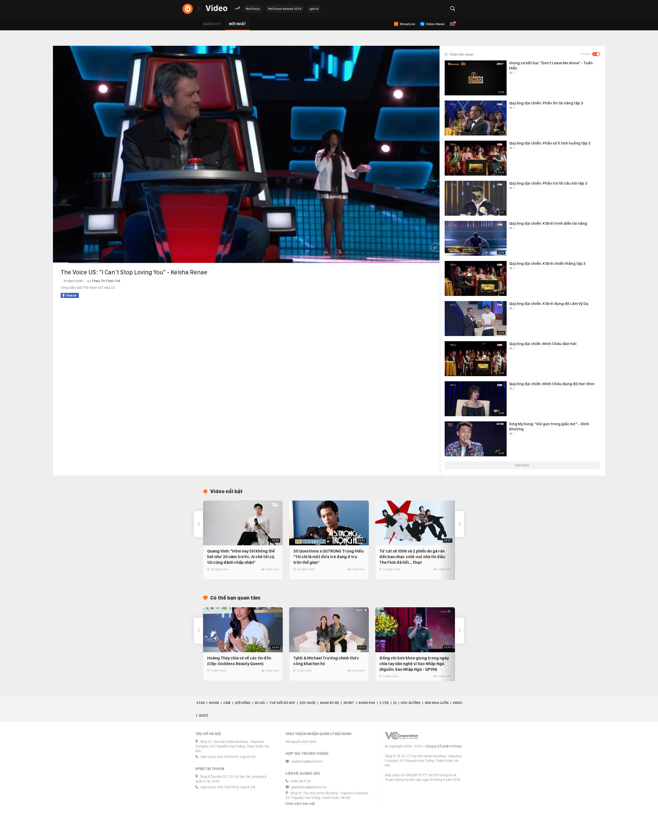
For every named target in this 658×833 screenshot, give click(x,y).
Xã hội (260, 703)
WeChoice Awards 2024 (284, 9)
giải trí (314, 9)
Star (200, 703)
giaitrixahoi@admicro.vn (308, 787)
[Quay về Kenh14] (187, 9)
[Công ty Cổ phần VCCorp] (401, 735)
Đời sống (242, 703)
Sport (348, 703)
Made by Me (329, 703)
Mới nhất (237, 24)
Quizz (203, 715)
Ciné (227, 703)
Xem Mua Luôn (437, 703)
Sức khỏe (307, 703)
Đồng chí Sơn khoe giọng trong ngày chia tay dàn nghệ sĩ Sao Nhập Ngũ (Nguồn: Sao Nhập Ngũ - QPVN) (414, 664)
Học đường (411, 703)
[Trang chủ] (216, 8)
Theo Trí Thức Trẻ (106, 281)
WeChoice (253, 9)
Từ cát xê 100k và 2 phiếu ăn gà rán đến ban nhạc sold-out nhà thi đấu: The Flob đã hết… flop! (412, 557)
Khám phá (367, 703)
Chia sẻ (71, 295)
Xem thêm (522, 465)
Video (457, 703)
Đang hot (212, 24)
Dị (394, 703)
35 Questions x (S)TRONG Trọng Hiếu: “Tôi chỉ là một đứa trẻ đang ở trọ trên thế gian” (328, 557)
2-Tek (384, 703)
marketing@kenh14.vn (306, 761)
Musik (214, 703)
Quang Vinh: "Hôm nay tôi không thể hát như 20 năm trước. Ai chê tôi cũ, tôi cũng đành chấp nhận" (241, 557)
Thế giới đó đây (282, 703)
